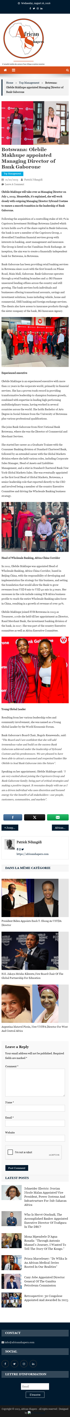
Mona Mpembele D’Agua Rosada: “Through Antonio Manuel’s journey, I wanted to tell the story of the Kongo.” (45, 1243)
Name (9, 1102)
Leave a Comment (14, 184)
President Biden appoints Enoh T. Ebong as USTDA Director (31, 922)
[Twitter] (22, 849)
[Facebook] (17, 849)
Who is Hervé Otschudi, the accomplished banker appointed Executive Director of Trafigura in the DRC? (46, 1221)
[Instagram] (20, 849)
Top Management (12, 173)
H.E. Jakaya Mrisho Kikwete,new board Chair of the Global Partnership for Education (32, 975)
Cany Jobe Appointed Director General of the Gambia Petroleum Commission (44, 1281)
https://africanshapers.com (33, 853)
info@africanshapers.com (19, 1342)
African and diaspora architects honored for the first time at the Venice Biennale (62, 827)
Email (9, 1117)
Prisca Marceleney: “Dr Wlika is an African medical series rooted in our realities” (45, 1262)
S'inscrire (35, 1394)
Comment (11, 1066)
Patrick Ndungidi (33, 179)
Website (10, 1132)
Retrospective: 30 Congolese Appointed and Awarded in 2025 (46, 1298)
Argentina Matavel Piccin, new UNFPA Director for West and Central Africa (34, 1028)
